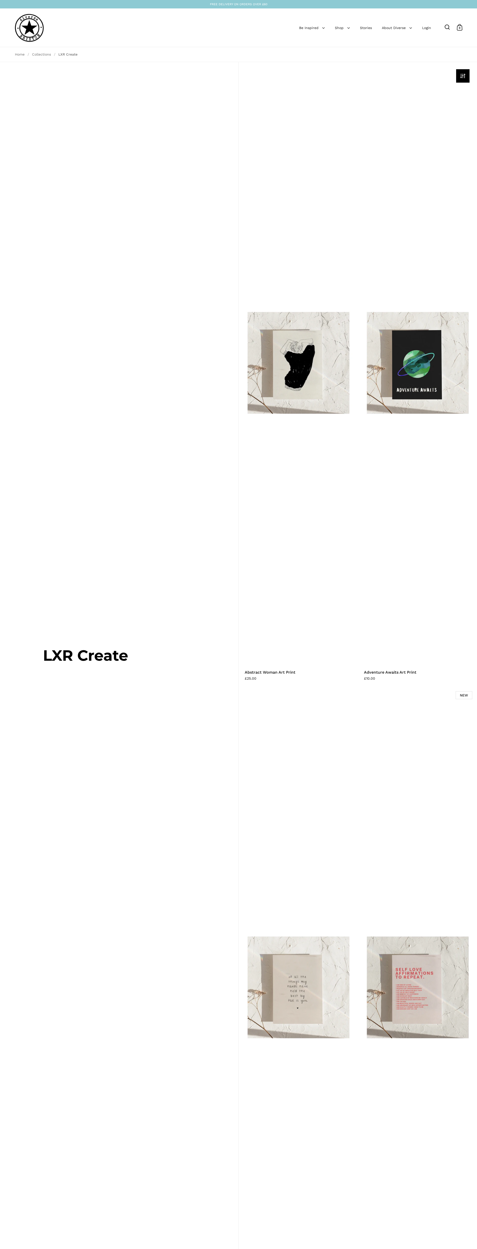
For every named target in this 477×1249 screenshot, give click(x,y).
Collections (41, 54)
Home (20, 54)
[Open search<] (447, 27)
